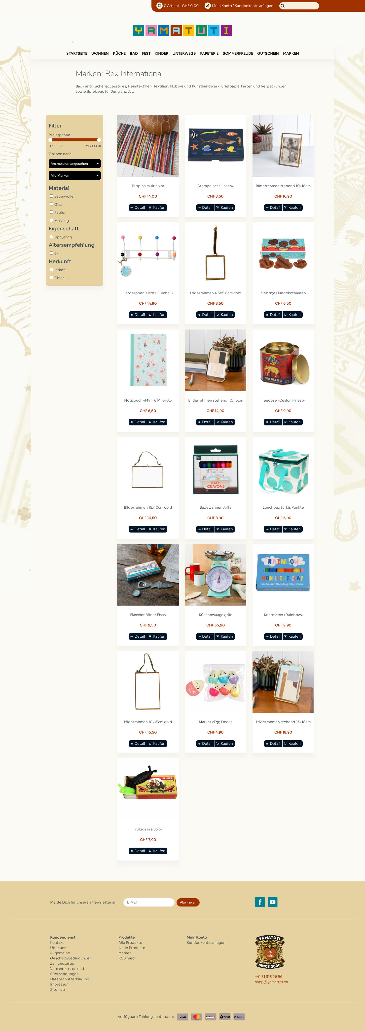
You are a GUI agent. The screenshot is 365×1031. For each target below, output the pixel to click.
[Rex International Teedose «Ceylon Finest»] (283, 390)
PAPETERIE (209, 53)
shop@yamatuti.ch (271, 982)
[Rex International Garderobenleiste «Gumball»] (148, 282)
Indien (60, 270)
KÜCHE (119, 53)
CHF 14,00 (148, 196)
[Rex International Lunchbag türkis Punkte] (283, 497)
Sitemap (57, 989)
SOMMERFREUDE (238, 53)
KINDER (161, 53)
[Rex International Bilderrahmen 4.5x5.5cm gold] (216, 282)
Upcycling (63, 237)
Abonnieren (188, 902)
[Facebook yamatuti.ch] (260, 902)
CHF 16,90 (283, 196)
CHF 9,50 (148, 625)
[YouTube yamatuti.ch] (273, 902)
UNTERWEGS (184, 53)
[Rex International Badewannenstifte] (216, 497)
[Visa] (182, 1017)
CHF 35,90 (215, 625)
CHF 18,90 (283, 732)
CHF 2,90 (283, 625)
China (59, 278)
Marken (291, 53)
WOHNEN (100, 53)
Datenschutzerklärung (69, 979)
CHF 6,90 (283, 518)
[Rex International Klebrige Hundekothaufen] (283, 282)
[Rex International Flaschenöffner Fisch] (148, 604)
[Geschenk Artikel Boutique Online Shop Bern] (182, 35)
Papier (60, 212)
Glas (58, 204)
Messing (61, 220)
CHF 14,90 (148, 303)
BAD (134, 53)
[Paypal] (239, 1017)
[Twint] (225, 1017)
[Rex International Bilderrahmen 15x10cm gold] (148, 497)
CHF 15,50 (148, 732)
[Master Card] (196, 1017)
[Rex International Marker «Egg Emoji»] (216, 711)
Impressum (60, 984)
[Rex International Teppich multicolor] (148, 175)
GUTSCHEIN (268, 53)
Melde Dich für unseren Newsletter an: (83, 902)
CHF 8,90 (215, 518)
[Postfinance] (211, 1017)
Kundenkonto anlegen (206, 942)
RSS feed (126, 958)
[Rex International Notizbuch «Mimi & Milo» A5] (148, 390)
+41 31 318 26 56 (268, 976)
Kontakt (57, 942)
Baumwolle (63, 196)
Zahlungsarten (62, 963)
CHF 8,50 (215, 196)
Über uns (58, 948)
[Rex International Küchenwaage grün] (216, 604)
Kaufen (159, 207)
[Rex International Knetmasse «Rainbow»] (283, 604)
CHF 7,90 (148, 839)
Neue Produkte (131, 948)
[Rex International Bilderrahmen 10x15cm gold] (148, 711)
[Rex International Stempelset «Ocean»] (216, 175)
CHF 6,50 (283, 303)
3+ (56, 253)
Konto (242, 5)
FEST (146, 53)
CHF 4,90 (215, 732)
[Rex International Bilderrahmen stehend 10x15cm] (283, 175)
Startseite (76, 53)
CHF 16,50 (148, 518)
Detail (140, 207)
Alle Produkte (130, 942)
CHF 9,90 (283, 411)
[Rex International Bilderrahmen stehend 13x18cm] (283, 711)
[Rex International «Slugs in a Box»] (148, 819)
